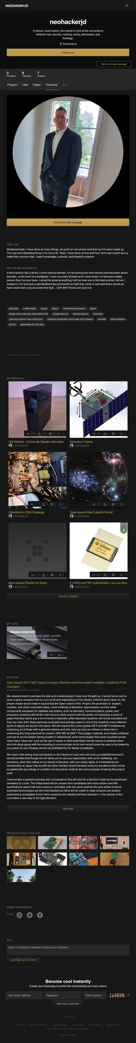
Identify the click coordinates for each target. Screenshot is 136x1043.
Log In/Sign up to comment (23, 959)
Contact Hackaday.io (39, 1024)
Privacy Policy (95, 1024)
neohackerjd (20, 445)
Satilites (98, 313)
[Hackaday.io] (16, 5)
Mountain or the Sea (32, 324)
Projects (13, 85)
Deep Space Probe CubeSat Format (91, 512)
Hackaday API (113, 1024)
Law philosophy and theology (26, 319)
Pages (37, 85)
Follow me (68, 52)
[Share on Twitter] (30, 914)
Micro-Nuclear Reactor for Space (27, 582)
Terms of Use (77, 1024)
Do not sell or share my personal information (68, 1028)
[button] (127, 5)
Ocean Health (60, 313)
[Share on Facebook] (40, 914)
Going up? (69, 1016)
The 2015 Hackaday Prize (9, 871)
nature (102, 319)
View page (68, 808)
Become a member (68, 1003)
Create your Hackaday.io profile (47, 986)
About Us (20, 1024)
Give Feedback (60, 1024)
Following (52, 85)
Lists (26, 85)
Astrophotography (74, 308)
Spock (12, 324)
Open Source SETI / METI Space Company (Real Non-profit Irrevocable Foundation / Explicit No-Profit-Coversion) (67, 684)
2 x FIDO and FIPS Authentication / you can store (98, 582)
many (93, 308)
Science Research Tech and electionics (70, 319)
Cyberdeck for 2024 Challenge (26, 512)
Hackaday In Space (81, 441)
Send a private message (114, 64)
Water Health (80, 313)
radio (44, 308)
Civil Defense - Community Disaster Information (36, 441)
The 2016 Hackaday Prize (40, 855)
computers (29, 308)
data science (118, 319)
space (55, 308)
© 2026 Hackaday (68, 1035)
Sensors (14, 308)
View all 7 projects (68, 596)
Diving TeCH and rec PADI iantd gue (28, 313)
